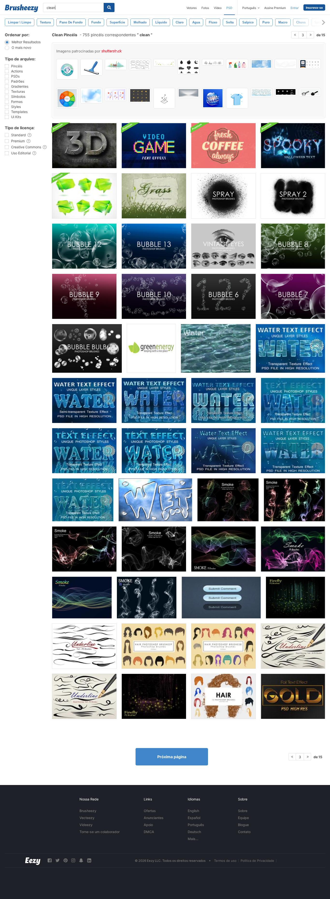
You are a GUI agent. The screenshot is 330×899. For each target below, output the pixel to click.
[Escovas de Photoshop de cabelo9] (154, 646)
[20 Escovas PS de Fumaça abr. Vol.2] (228, 499)
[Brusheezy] (21, 8)
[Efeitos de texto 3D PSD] (84, 145)
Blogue (243, 825)
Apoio (148, 825)
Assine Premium (275, 8)
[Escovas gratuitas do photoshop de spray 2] (293, 196)
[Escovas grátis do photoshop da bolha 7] (293, 296)
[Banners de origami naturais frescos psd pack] (84, 196)
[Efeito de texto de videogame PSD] (154, 145)
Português (196, 825)
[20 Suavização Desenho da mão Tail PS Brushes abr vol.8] (84, 696)
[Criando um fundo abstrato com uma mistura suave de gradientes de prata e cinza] (188, 93)
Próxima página (171, 756)
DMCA (149, 832)
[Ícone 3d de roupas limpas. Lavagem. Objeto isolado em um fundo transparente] (237, 98)
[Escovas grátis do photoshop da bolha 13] (154, 246)
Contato (244, 832)
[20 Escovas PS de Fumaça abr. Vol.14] (82, 598)
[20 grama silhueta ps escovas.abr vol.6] (154, 196)
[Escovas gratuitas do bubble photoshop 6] (223, 296)
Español (194, 818)
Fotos (205, 8)
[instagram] (73, 860)
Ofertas (150, 811)
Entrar (295, 8)
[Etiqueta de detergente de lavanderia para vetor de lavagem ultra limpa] (213, 98)
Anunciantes (154, 818)
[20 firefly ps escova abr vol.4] (295, 598)
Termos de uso (225, 861)
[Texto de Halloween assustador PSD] (293, 145)
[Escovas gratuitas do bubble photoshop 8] (293, 246)
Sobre (242, 811)
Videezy (86, 825)
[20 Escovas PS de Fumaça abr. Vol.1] (154, 549)
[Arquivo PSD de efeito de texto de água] (290, 348)
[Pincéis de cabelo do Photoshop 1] (223, 696)
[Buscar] (109, 7)
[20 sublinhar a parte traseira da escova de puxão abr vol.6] (293, 646)
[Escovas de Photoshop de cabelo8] (223, 646)
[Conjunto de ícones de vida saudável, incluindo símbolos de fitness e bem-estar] (188, 66)
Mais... (193, 839)
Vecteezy (86, 818)
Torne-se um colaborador (99, 832)
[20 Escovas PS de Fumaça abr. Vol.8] (223, 549)
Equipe (243, 818)
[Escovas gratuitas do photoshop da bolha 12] (84, 246)
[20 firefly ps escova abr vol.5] (154, 696)
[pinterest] (65, 860)
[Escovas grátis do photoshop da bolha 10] (154, 296)
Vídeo (218, 8)
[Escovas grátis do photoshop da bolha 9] (84, 296)
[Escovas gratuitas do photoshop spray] (223, 196)
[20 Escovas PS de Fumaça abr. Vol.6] (147, 598)
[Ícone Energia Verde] (151, 348)
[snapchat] (81, 860)
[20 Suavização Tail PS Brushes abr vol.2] (84, 646)
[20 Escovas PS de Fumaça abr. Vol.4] (84, 549)
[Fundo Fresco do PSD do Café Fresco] (223, 145)
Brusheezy (87, 811)
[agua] (155, 499)
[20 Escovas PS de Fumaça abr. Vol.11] (293, 549)
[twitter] (57, 860)
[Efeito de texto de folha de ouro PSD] (293, 696)
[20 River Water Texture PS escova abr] (216, 348)
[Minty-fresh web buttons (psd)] (221, 598)
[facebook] (49, 860)
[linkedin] (89, 860)
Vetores (192, 8)
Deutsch (194, 832)
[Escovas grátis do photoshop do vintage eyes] (223, 246)
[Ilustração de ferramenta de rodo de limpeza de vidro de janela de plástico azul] (91, 67)
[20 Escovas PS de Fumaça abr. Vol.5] (294, 499)
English (193, 811)
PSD (229, 8)
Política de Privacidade (257, 861)
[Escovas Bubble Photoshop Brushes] (87, 348)
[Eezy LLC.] (32, 860)
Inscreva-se (314, 7)
